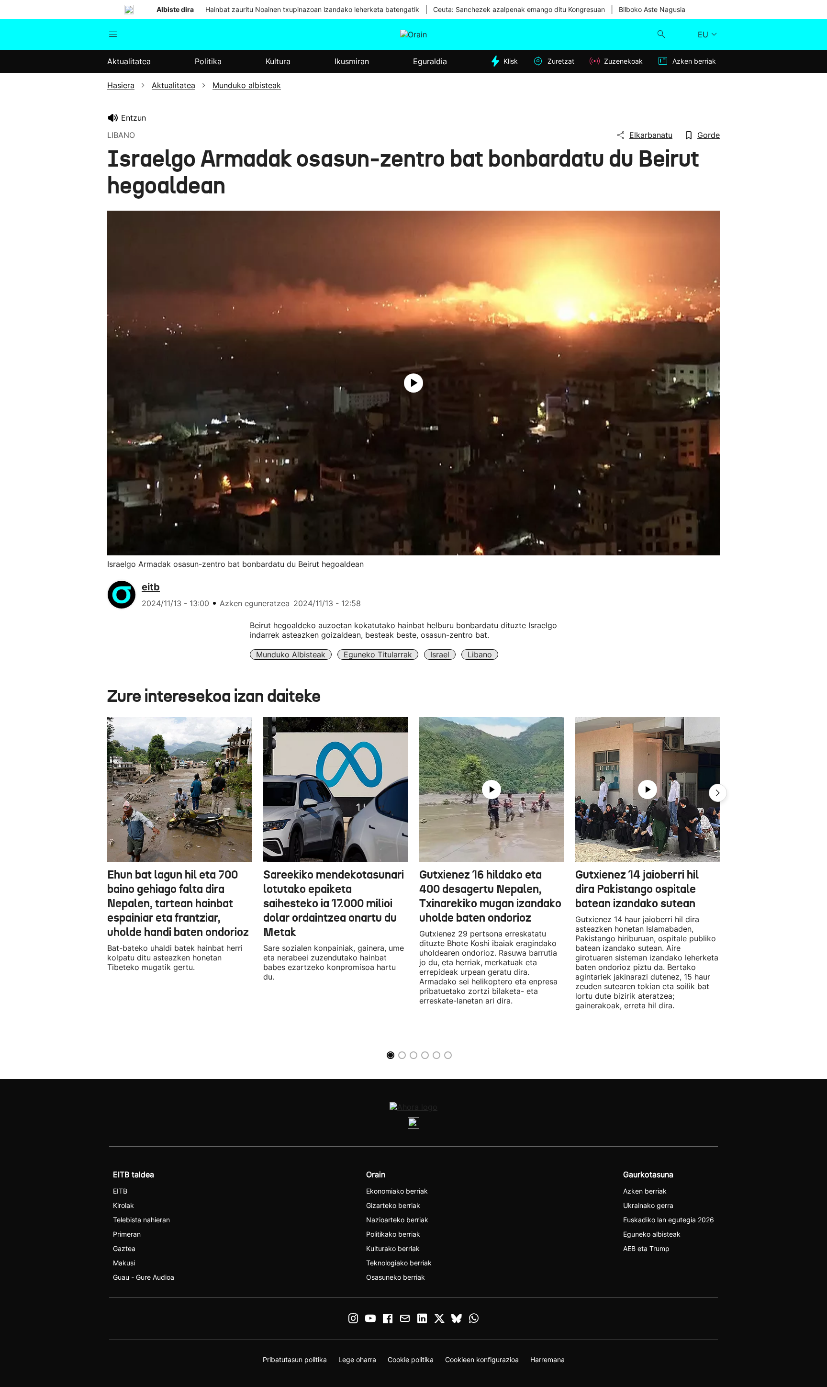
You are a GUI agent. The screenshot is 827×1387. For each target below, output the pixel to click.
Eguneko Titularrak (378, 654)
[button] (718, 793)
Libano (480, 654)
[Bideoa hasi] (413, 383)
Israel (439, 654)
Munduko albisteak (290, 654)
